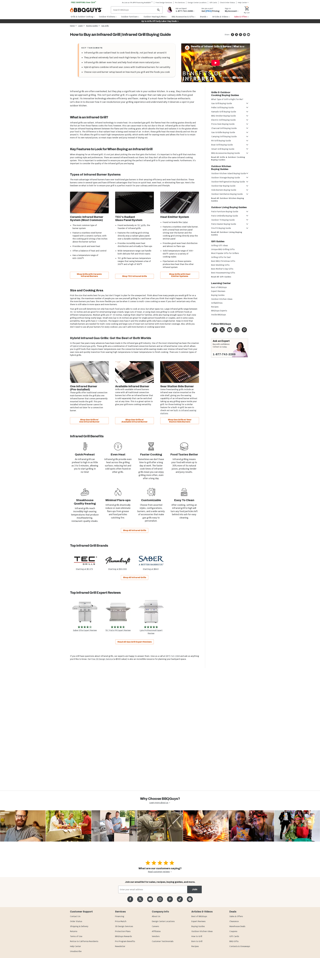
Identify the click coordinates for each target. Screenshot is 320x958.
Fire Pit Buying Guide (221, 228)
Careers (155, 926)
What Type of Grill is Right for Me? (227, 99)
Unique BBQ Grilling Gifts (223, 249)
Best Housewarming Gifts (223, 272)
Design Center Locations (197, 2)
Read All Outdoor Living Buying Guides (226, 233)
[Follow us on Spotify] (190, 899)
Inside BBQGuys (218, 314)
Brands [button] (203, 16)
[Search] (158, 9)
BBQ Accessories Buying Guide (225, 153)
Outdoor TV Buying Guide (223, 220)
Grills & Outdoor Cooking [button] (82, 16)
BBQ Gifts (233, 941)
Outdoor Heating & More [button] (155, 16)
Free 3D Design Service (102, 659)
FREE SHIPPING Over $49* (83, 2)
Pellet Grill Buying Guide (222, 107)
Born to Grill (196, 941)
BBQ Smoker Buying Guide (223, 115)
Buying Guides (92, 26)
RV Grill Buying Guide (221, 140)
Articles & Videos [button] (220, 16)
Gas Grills (105, 26)
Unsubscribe (76, 951)
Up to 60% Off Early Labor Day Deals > (160, 21)
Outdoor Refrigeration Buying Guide (228, 181)
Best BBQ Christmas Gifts (223, 261)
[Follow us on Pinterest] (170, 899)
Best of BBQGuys (219, 287)
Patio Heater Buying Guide (223, 224)
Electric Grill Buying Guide (223, 120)
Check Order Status (227, 2)
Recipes (214, 306)
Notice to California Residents (84, 941)
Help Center (75, 946)
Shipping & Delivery (79, 926)
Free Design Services (164, 2)
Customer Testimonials (162, 941)
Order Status (76, 921)
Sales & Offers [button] (240, 16)
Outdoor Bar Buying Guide (223, 186)
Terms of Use (76, 936)
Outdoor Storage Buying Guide (225, 177)
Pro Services (180, 2)
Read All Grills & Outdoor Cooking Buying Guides (228, 158)
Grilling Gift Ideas (219, 245)
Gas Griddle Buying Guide (223, 132)
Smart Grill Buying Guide (222, 149)
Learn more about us (158, 802)
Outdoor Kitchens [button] (107, 16)
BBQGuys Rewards (123, 936)
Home (72, 26)
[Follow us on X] (140, 899)
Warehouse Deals (237, 926)
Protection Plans (122, 931)
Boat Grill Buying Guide (222, 144)
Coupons (233, 931)
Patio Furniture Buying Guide (224, 211)
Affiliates (156, 931)
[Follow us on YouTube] (150, 899)
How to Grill (196, 936)
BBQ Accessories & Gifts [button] (183, 16)
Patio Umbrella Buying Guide (224, 215)
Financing (119, 916)
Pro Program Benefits (125, 941)
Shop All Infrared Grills (134, 530)
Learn (80, 26)
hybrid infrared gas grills (84, 346)
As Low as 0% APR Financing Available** (137, 2)
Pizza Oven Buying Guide (222, 124)
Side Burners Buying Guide (223, 190)
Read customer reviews (159, 871)
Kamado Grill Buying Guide (223, 111)
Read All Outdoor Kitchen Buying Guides (227, 199)
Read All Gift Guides (221, 277)
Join (194, 889)
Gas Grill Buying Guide (221, 103)
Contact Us (75, 916)
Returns (73, 931)
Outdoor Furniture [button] (129, 16)
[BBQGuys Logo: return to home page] (89, 10)
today (224, 347)
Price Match (120, 921)
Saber (185, 222)
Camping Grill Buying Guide (224, 136)
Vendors (156, 936)
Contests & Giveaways (239, 946)
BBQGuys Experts (219, 310)
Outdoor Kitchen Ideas (221, 299)
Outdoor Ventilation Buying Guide (227, 194)
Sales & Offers (236, 916)
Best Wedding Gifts (220, 265)
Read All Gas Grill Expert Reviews (135, 642)
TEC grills (141, 225)
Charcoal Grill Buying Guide (224, 128)
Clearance (234, 921)
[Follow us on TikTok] (180, 899)
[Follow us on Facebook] (130, 899)
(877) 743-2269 (173, 656)
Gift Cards (213, 2)
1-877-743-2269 (224, 354)
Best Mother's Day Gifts (222, 269)
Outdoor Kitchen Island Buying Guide (228, 173)
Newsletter (120, 946)
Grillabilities (216, 303)
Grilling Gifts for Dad (220, 257)
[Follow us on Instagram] (160, 899)
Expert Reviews (218, 291)
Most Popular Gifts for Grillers (225, 253)
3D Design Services (124, 926)
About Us (156, 916)
